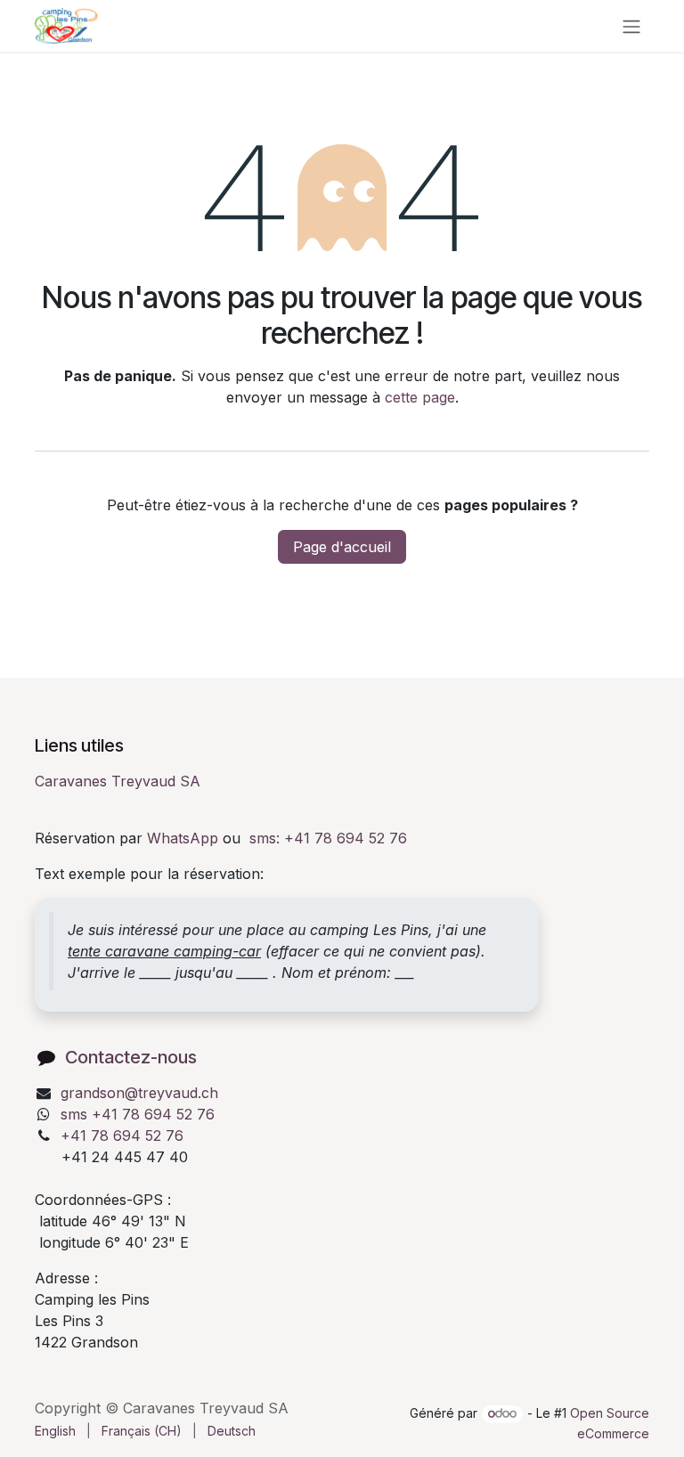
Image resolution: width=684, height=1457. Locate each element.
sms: (328, 838)
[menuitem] (55, 1431)
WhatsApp (182, 838)
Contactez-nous (131, 1057)
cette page (420, 397)
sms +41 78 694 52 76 (138, 1114)
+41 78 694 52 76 (122, 1135)
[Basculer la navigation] (631, 26)
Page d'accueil (342, 547)
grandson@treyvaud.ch (139, 1093)
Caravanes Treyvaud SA (117, 781)
